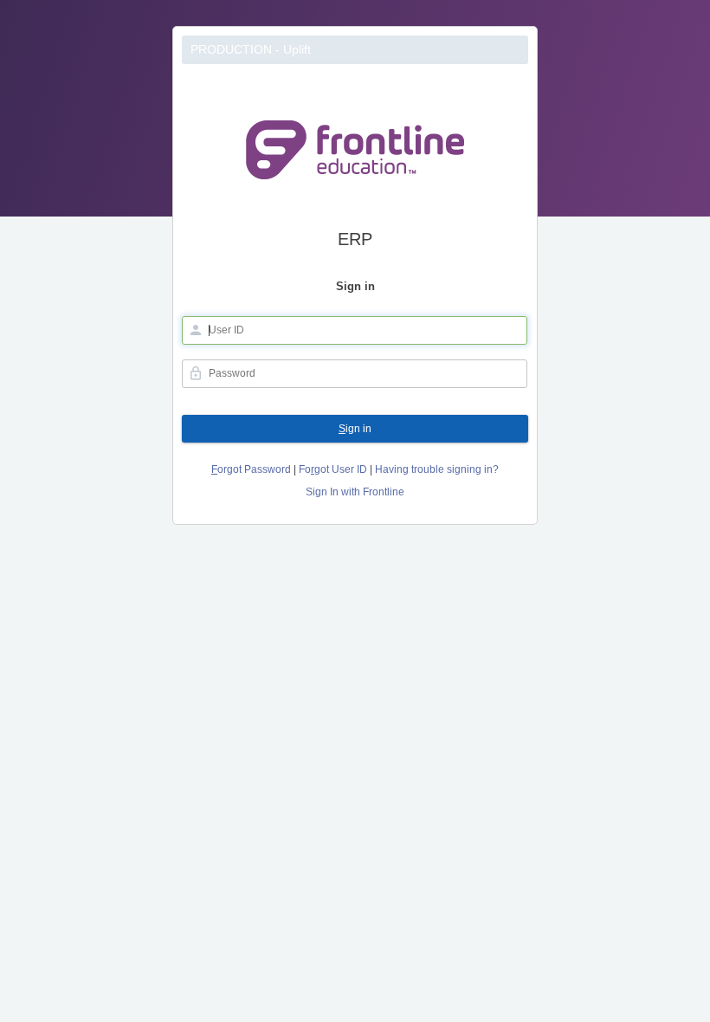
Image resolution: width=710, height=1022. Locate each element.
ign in (355, 429)
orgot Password (251, 469)
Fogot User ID (333, 469)
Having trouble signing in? (437, 469)
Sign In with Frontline (355, 492)
